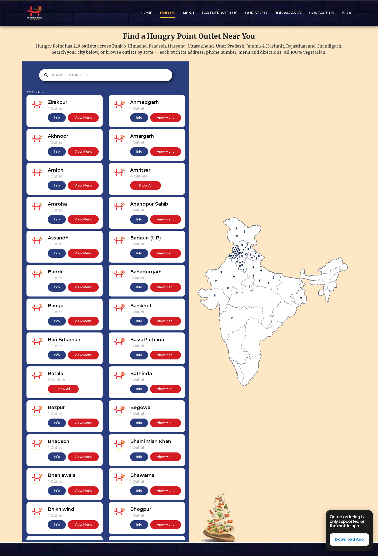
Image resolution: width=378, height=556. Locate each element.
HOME (146, 13)
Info (57, 117)
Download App (349, 539)
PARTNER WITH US (219, 13)
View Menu (83, 117)
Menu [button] (188, 13)
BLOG (347, 13)
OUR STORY (256, 13)
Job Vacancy (288, 13)
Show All (145, 185)
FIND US (167, 13)
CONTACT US (321, 13)
